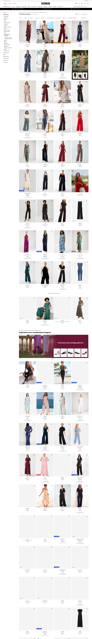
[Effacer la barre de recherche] (87, 6)
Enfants (14, 3)
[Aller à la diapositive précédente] (82, 332)
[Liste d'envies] (85, 3)
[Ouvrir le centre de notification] (82, 3)
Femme (5, 3)
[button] (77, 14)
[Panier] (88, 3)
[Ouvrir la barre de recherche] (73, 6)
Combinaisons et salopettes (32, 12)
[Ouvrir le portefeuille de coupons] (76, 3)
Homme (9, 3)
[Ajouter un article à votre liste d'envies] (34, 22)
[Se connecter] (79, 3)
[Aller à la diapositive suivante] (88, 332)
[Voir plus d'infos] (27, 48)
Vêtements (24, 12)
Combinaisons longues (42, 12)
